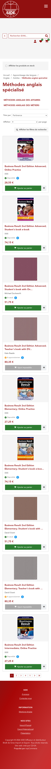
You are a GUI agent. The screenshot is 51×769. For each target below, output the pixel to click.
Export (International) (26, 729)
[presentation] (31, 129)
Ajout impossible (24, 368)
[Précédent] (5, 36)
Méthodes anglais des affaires (22, 100)
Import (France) (25, 725)
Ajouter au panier (24, 188)
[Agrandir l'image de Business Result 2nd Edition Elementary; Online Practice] (25, 388)
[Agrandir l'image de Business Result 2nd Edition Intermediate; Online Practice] (25, 627)
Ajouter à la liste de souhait (44, 188)
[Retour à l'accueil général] (11, 9)
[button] (46, 6)
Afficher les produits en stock (22, 66)
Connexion (35, 41)
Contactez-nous (25, 698)
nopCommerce (31, 749)
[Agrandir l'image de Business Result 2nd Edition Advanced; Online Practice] (25, 149)
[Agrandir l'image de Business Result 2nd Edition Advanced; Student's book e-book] (25, 209)
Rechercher (46, 36)
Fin (39, 675)
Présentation (25, 733)
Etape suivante (34, 675)
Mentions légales (25, 712)
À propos (25, 694)
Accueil (6, 75)
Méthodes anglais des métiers (21, 105)
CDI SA (33, 746)
